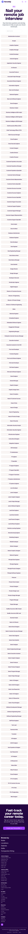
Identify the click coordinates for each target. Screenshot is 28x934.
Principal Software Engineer (14, 573)
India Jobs (3, 875)
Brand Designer (14, 103)
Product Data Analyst (14, 582)
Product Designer (14, 586)
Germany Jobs (4, 878)
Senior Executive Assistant (14, 653)
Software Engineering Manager (14, 716)
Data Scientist (14, 264)
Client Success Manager (14, 134)
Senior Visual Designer (14, 702)
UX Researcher (14, 760)
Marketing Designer (14, 537)
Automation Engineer (14, 85)
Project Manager (14, 604)
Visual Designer (14, 774)
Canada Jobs (3, 872)
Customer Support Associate (14, 201)
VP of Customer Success (14, 783)
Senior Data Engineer (14, 635)
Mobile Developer (14, 541)
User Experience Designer (14, 747)
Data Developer (14, 242)
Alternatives (3, 908)
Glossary (2, 906)
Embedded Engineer (14, 318)
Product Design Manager (14, 595)
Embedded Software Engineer (14, 322)
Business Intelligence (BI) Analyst (14, 112)
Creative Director (14, 152)
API (1, 902)
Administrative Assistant (14, 36)
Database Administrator (14, 233)
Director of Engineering (14, 295)
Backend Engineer (14, 94)
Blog (2, 914)
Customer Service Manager (14, 175)
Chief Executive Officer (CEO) (14, 125)
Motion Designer (14, 546)
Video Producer (14, 769)
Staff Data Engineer (14, 720)
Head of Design (14, 407)
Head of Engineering (14, 412)
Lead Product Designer (14, 519)
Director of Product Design (14, 300)
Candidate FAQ (4, 897)
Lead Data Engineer (14, 510)
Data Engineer (14, 246)
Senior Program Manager (14, 671)
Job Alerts (3, 899)
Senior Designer (14, 644)
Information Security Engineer (14, 430)
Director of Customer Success (14, 291)
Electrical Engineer (14, 313)
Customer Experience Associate (14, 161)
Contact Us (3, 920)
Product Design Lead (14, 591)
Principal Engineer (14, 564)
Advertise (3, 921)
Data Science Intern (14, 255)
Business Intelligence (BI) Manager (14, 121)
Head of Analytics (14, 394)
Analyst (14, 40)
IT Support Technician (14, 474)
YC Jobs (2, 896)
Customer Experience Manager (14, 166)
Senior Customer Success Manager (14, 631)
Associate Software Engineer (14, 81)
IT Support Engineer (14, 465)
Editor (14, 309)
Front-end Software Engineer (14, 358)
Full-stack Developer (14, 362)
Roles (3, 840)
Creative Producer (14, 157)
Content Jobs (3, 863)
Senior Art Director (14, 622)
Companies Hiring (7, 851)
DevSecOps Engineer (14, 282)
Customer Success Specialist (14, 197)
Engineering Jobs (4, 859)
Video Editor (14, 765)
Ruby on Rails (23, 929)
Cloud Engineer (14, 139)
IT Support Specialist (14, 470)
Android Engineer (14, 58)
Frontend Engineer (14, 354)
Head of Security (14, 421)
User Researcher (14, 752)
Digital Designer (14, 286)
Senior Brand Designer (14, 626)
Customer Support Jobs (6, 857)
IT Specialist (14, 461)
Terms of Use (9, 932)
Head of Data (14, 403)
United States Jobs (5, 871)
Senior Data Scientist (14, 640)
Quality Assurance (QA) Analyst (13, 608)
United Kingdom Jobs (5, 874)
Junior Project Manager (14, 501)
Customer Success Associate (14, 188)
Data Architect (14, 228)
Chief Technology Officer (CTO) (14, 130)
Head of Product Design (14, 416)
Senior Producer (14, 662)
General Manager (14, 380)
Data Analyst (14, 224)
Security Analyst (14, 617)
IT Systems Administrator (14, 479)
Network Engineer (14, 555)
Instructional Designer (14, 438)
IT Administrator (14, 452)
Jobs (2, 894)
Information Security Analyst (14, 425)
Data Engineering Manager (14, 251)
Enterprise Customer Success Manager (14, 336)
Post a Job (3, 884)
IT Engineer (14, 456)
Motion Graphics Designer (14, 550)
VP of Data (14, 787)
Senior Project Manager (14, 676)
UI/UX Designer (14, 743)
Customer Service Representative (14, 179)
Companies (3, 893)
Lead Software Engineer (14, 523)
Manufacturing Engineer (14, 532)
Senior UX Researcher (14, 698)
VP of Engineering (14, 792)
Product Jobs (3, 862)
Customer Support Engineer (14, 206)
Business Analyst (14, 108)
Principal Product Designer (14, 568)
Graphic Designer (14, 385)
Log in (2, 889)
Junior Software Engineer (14, 506)
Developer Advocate (14, 277)
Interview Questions (5, 909)
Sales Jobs (3, 867)
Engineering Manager (14, 331)
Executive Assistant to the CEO (14, 345)
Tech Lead (14, 725)
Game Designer (14, 376)
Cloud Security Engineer (14, 143)
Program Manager (14, 599)
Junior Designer (14, 492)
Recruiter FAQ (4, 886)
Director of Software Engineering (14, 304)
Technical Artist (14, 729)
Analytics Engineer (14, 45)
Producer (14, 577)
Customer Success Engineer (14, 192)
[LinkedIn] (2, 925)
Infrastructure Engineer (14, 434)
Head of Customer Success (13, 398)
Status (20, 932)
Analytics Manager (14, 49)
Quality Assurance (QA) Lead (14, 613)
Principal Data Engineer (14, 559)
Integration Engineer (14, 443)
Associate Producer (14, 72)
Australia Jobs (4, 880)
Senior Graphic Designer (14, 658)
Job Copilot (3, 912)
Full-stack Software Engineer (14, 371)
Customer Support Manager (14, 210)
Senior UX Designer (14, 693)
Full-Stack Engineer (14, 367)
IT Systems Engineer (14, 483)
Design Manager (14, 273)
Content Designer (14, 148)
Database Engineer (14, 237)
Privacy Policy (15, 932)
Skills (3, 848)
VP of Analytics (14, 778)
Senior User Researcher (14, 689)
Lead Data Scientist (14, 515)
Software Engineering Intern (14, 711)
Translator (14, 734)
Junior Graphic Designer (14, 497)
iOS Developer (14, 447)
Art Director (14, 67)
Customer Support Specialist (14, 219)
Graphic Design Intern (14, 389)
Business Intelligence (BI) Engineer (14, 116)
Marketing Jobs (4, 860)
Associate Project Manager (14, 76)
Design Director (14, 269)
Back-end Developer (14, 90)
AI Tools (2, 911)
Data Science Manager (14, 260)
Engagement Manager (14, 327)
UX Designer (14, 756)
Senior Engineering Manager (14, 649)
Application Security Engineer (14, 63)
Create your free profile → (14, 828)
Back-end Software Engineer (14, 99)
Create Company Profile (6, 887)
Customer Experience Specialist (13, 170)
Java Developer (14, 488)
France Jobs (3, 877)
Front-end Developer (14, 349)
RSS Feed (3, 901)
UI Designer (14, 738)
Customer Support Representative (14, 215)
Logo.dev (17, 930)
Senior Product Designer (14, 667)
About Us (3, 918)
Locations (4, 843)
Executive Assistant (14, 340)
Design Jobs (3, 865)
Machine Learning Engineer (13, 528)
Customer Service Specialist (14, 184)
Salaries (4, 846)
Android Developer (14, 54)
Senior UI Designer (14, 680)
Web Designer (14, 796)
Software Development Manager (14, 707)
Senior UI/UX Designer (14, 684)
